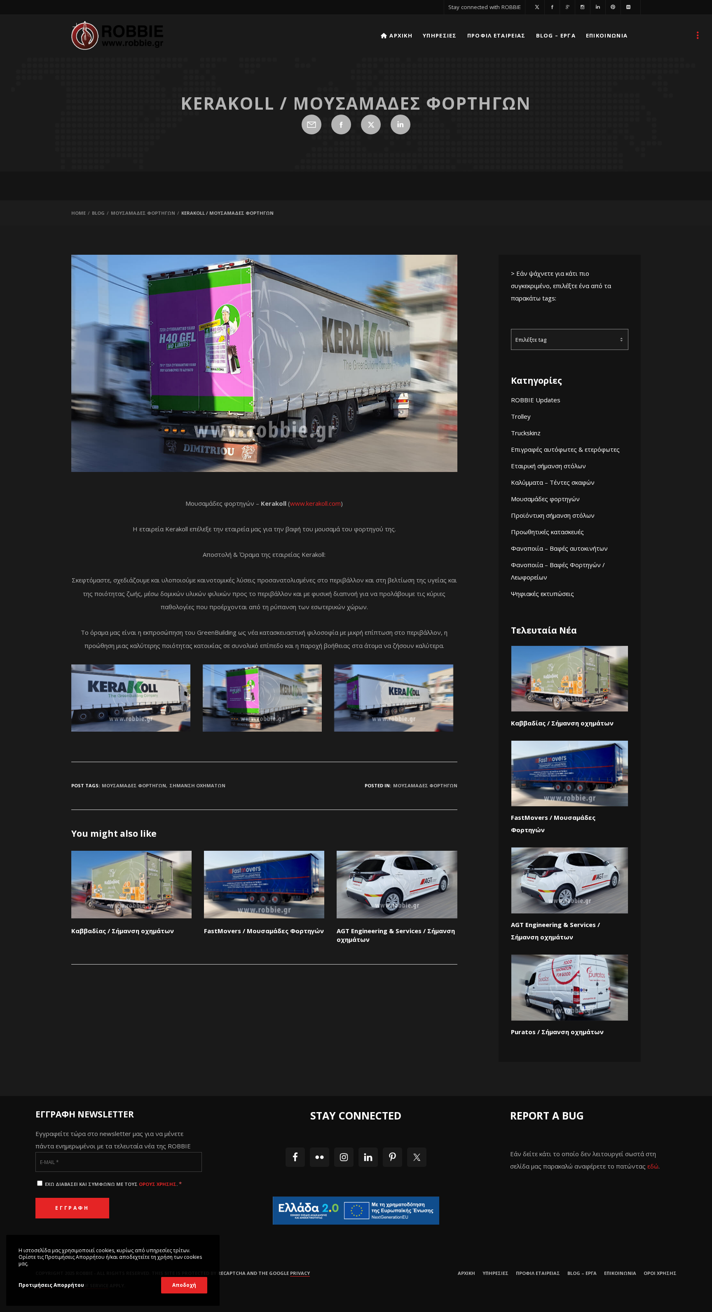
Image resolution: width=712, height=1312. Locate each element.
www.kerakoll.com (315, 503)
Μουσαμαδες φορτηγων (425, 785)
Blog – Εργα (582, 1273)
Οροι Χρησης (660, 1273)
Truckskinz (526, 433)
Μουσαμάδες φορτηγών (545, 499)
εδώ (652, 1166)
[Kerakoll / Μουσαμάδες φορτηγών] (311, 124)
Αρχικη (466, 1273)
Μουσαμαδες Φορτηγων (134, 785)
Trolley (521, 416)
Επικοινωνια (620, 1273)
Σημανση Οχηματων (197, 785)
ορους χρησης (157, 1184)
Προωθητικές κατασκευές (547, 532)
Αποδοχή (184, 1285)
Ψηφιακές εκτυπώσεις (542, 593)
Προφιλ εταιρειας (538, 1273)
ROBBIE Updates (535, 400)
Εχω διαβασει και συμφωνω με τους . (113, 1184)
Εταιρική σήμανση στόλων (548, 466)
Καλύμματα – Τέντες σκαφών (553, 482)
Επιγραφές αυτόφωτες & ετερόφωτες (565, 449)
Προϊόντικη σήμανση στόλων (553, 515)
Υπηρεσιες (495, 1273)
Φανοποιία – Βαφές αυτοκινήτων (559, 548)
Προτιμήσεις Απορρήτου (51, 1285)
